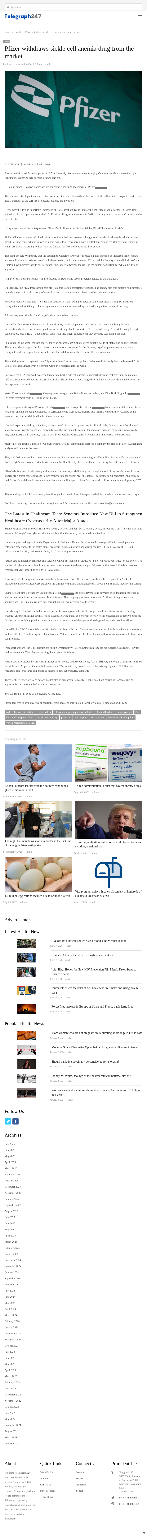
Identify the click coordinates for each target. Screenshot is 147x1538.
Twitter (79, 1478)
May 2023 (10, 1364)
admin (68, 946)
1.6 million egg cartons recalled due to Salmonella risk (37, 896)
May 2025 (10, 1229)
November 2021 (13, 1425)
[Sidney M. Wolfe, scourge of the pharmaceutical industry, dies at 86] (26, 1075)
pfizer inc (66, 717)
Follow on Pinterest (129, 1503)
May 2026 (10, 1156)
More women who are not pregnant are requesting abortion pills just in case (96, 1033)
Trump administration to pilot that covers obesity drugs (108, 785)
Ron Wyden (81, 717)
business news (124, 712)
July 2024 (10, 1290)
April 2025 (10, 1235)
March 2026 (11, 1168)
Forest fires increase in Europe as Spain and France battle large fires (92, 1006)
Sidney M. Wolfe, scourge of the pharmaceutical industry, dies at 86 (92, 1075)
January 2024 (12, 1327)
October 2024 (12, 1272)
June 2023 (10, 1357)
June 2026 (10, 1150)
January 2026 (12, 1180)
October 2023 (12, 1345)
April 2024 (10, 1309)
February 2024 (12, 1321)
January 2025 (12, 1254)
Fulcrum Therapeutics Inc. (19, 717)
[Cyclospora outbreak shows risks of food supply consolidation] (26, 940)
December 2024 (13, 1260)
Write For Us (46, 1472)
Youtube (80, 1490)
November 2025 (13, 1192)
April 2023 (10, 1370)
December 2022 (13, 1394)
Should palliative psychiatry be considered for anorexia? (85, 1061)
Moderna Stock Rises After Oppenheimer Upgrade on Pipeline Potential (94, 1047)
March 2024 (11, 1315)
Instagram (81, 1484)
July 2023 (10, 1351)
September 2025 (13, 1205)
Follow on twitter (128, 1497)
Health (6, 41)
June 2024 (10, 1296)
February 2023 (12, 1382)
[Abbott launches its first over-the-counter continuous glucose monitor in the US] (38, 746)
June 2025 (10, 1223)
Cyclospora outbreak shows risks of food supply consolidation (89, 940)
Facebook (81, 1472)
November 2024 (13, 1266)
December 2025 (13, 1186)
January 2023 (12, 1388)
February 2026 (12, 1174)
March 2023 (11, 1376)
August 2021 (11, 1431)
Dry (137, 712)
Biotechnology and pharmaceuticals (73, 712)
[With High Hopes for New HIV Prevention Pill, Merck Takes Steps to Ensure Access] (26, 969)
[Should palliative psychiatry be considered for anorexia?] (26, 1061)
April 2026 (10, 1162)
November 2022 (13, 1400)
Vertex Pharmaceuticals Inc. (20, 722)
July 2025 (10, 1217)
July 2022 (10, 1413)
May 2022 (10, 1419)
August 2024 (11, 1284)
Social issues (97, 717)
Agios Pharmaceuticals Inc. (20, 712)
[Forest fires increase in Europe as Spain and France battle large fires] (26, 1006)
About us (45, 1478)
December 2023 (13, 1333)
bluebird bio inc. (104, 712)
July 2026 (10, 1143)
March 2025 (11, 1241)
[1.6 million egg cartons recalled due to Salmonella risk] (38, 859)
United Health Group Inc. (121, 717)
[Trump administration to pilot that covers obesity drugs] (108, 746)
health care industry (47, 717)
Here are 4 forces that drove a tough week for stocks (82, 955)
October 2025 (12, 1198)
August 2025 (11, 1211)
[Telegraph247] (46, 16)
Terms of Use (46, 1496)
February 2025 (12, 1247)
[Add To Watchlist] (101, 188)
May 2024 (10, 1302)
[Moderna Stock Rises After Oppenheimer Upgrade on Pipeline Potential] (26, 1047)
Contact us (45, 1484)
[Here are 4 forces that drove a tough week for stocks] (26, 955)
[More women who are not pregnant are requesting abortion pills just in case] (26, 1032)
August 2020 (11, 1443)
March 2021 (11, 1437)
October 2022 (12, 1406)
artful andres (44, 712)
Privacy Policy (47, 1490)
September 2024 (13, 1278)
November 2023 (13, 1339)
